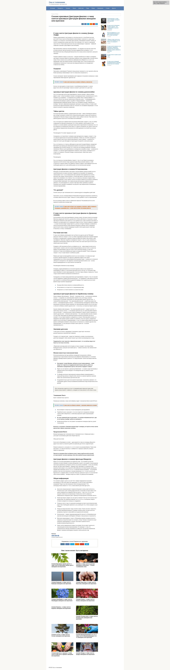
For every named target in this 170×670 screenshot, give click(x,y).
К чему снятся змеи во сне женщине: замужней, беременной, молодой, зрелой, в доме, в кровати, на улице (114, 49)
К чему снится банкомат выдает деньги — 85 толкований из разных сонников (113, 27)
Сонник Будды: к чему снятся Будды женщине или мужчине (113, 20)
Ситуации (52, 8)
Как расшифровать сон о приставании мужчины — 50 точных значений (113, 34)
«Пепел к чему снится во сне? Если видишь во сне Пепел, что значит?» (113, 40)
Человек (68, 8)
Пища (87, 8)
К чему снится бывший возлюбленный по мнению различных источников (114, 62)
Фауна (74, 8)
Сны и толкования (57, 2)
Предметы (60, 8)
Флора (93, 8)
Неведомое (100, 8)
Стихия (107, 8)
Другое (114, 8)
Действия (80, 8)
